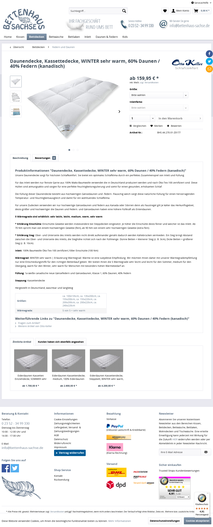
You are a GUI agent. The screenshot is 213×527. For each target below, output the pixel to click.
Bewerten (176, 125)
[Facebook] (209, 53)
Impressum (60, 447)
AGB (56, 435)
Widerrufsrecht (62, 443)
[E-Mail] (209, 68)
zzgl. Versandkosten (149, 82)
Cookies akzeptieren (197, 520)
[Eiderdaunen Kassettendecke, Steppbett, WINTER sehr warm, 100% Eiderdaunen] (106, 360)
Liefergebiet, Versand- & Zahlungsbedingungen (67, 429)
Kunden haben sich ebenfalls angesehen (61, 341)
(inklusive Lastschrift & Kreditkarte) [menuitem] (125, 429)
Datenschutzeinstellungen (165, 520)
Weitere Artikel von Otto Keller (34, 326)
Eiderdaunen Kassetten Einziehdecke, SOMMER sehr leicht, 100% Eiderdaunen (31, 377)
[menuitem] (98, 10)
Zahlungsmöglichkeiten (67, 423)
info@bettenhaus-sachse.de (22, 447)
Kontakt (58, 475)
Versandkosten (57, 511)
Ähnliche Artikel (22, 341)
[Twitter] (209, 61)
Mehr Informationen (119, 521)
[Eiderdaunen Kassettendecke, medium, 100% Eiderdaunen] (68, 360)
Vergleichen (139, 125)
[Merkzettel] (165, 10)
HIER (175, 439)
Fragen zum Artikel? (28, 323)
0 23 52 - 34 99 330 (16, 423)
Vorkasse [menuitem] (111, 419)
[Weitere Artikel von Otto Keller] (187, 64)
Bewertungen (45, 158)
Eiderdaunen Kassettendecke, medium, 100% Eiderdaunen (68, 377)
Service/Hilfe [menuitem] (201, 2)
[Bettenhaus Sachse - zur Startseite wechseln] (24, 19)
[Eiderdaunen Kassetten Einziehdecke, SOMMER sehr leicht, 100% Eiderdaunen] (30, 360)
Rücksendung (61, 479)
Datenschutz (61, 439)
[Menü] (208, 494)
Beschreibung (20, 158)
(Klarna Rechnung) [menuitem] (116, 452)
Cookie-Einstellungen (66, 419)
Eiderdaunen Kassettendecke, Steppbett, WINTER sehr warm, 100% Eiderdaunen (106, 377)
